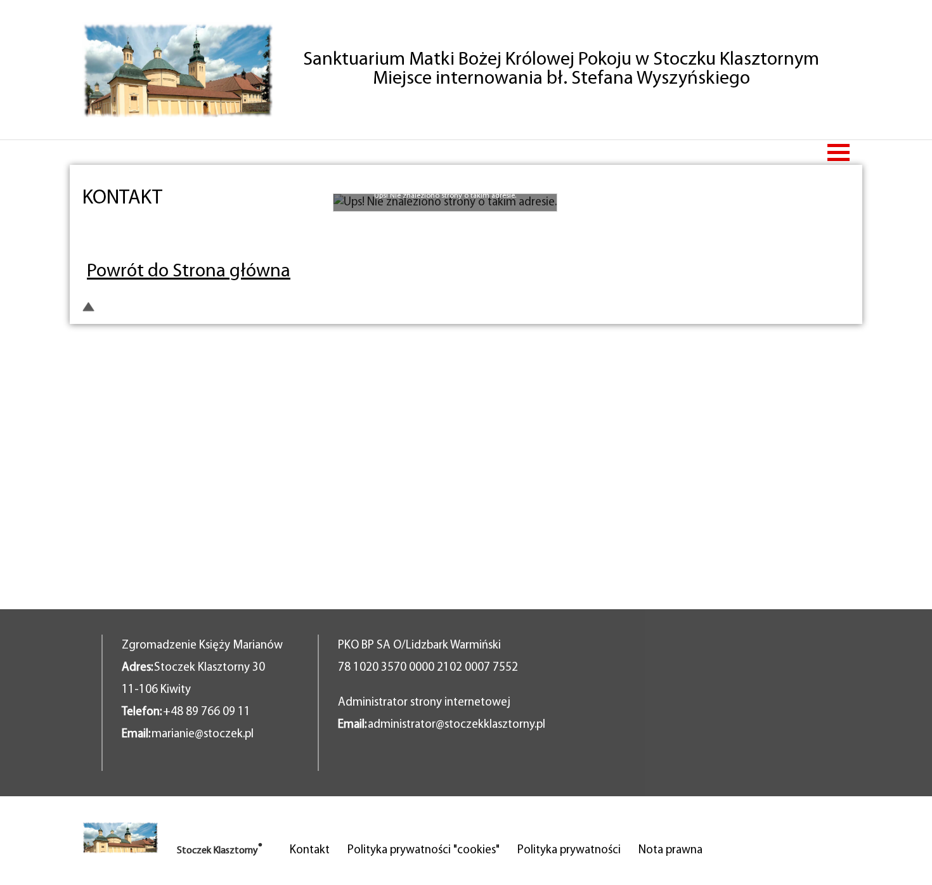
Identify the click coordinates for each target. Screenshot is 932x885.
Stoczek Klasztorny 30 (209, 668)
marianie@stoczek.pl (203, 734)
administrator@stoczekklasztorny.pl (456, 725)
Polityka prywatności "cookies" (423, 850)
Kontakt (310, 850)
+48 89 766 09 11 (206, 712)
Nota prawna (670, 850)
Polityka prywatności (569, 850)
